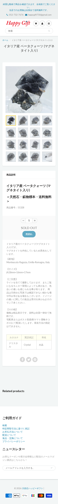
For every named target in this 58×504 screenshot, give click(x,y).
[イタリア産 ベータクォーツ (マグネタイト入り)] (29, 89)
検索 (4, 425)
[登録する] (51, 467)
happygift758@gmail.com (40, 14)
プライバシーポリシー (13, 441)
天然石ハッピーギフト (32, 488)
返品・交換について (12, 438)
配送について (9, 435)
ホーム (5, 40)
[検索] (49, 30)
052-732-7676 (16, 14)
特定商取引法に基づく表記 (15, 428)
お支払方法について (12, 431)
